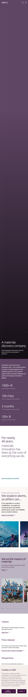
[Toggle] (25, 2)
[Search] (23, 2)
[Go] (5, 3)
